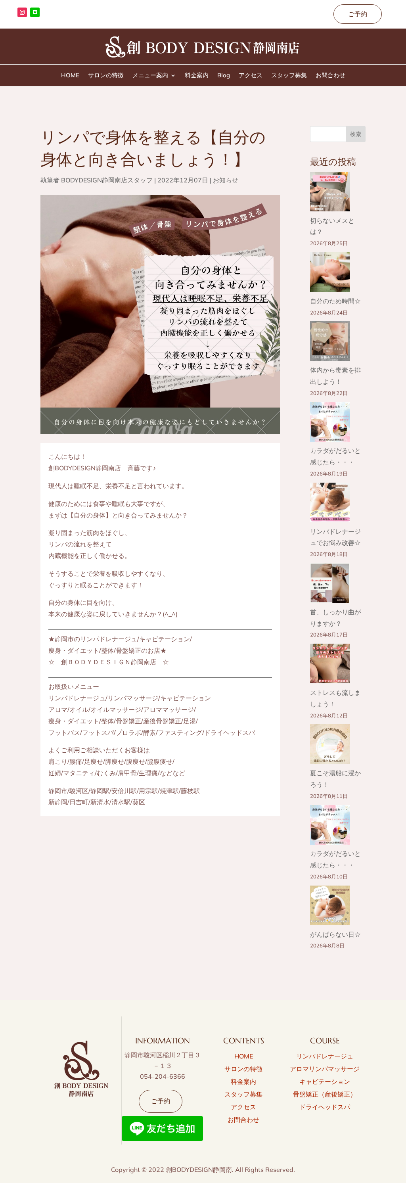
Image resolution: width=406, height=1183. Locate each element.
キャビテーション (324, 1081)
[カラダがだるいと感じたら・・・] (330, 423)
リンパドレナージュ (324, 1056)
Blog (223, 76)
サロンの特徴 (106, 76)
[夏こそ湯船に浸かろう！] (330, 745)
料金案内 (197, 76)
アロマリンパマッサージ (325, 1069)
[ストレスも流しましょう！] (330, 665)
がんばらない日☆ (335, 934)
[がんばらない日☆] (330, 907)
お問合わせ (330, 76)
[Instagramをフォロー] (22, 12)
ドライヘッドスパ (324, 1107)
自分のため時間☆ (335, 301)
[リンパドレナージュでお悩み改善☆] (330, 504)
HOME (70, 76)
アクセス (250, 76)
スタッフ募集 (289, 76)
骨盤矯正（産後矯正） (324, 1094)
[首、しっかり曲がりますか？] (330, 584)
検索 (355, 134)
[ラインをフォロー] (35, 12)
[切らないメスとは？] (330, 193)
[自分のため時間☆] (330, 273)
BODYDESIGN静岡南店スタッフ (107, 180)
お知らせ (225, 180)
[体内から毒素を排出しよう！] (330, 342)
